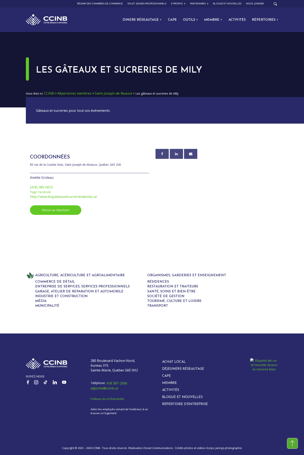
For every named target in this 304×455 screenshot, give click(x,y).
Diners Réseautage (141, 20)
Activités (237, 20)
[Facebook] (162, 154)
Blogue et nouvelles (227, 4)
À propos (177, 4)
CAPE (172, 20)
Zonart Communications (158, 448)
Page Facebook (40, 192)
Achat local (174, 362)
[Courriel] (190, 154)
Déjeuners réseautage (183, 369)
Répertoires (263, 20)
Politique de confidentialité (107, 399)
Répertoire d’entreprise (185, 404)
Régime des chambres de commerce (100, 4)
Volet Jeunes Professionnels (146, 4)
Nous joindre (255, 4)
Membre (211, 20)
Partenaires (198, 4)
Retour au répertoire (55, 210)
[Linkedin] (176, 154)
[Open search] (275, 4)
